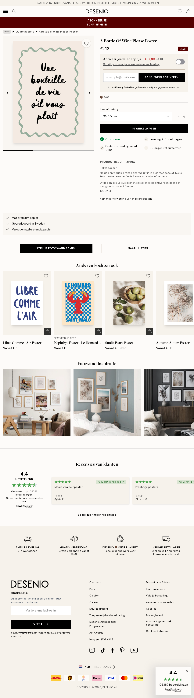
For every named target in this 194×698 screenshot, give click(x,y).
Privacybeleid (154, 615)
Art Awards (96, 632)
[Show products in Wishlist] (180, 11)
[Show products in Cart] (188, 11)
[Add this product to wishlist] (86, 43)
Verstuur (40, 624)
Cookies (151, 608)
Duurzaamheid (98, 608)
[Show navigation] (6, 11)
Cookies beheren (157, 631)
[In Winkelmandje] (47, 331)
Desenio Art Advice (158, 582)
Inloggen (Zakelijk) (101, 639)
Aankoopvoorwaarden (160, 602)
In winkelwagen (144, 128)
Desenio (107, 687)
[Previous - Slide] (8, 93)
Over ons (95, 582)
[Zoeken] (14, 11)
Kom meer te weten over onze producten (126, 198)
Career (93, 602)
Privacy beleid (123, 87)
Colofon (94, 595)
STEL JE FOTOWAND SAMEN (56, 248)
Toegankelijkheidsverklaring (107, 615)
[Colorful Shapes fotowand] (36, 402)
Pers (92, 589)
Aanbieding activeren (162, 77)
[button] (181, 116)
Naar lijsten (138, 248)
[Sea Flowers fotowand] (107, 402)
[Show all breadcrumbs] (7, 32)
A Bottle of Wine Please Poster (58, 31)
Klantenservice (155, 589)
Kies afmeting (109, 109)
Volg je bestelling (157, 595)
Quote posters (25, 31)
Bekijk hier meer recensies (97, 514)
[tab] (18, 149)
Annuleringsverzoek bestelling (158, 623)
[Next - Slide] (89, 93)
